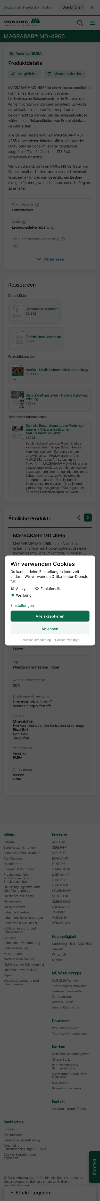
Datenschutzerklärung (35, 640)
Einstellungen (22, 605)
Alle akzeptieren (50, 616)
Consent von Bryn (67, 640)
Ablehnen (50, 629)
